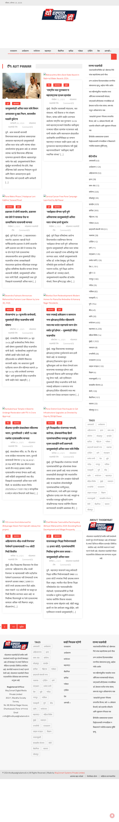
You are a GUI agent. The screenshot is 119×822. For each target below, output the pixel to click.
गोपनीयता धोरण (92, 776)
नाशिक (91, 291)
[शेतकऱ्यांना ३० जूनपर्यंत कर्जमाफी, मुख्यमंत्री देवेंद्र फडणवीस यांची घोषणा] (21, 299)
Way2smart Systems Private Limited (69, 772)
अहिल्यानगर (93, 173)
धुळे (90, 272)
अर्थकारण (25, 50)
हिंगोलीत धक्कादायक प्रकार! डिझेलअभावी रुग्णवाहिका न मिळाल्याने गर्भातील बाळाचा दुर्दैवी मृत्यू (102, 141)
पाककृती (92, 297)
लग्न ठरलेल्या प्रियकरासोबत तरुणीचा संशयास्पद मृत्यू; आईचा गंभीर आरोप (102, 83)
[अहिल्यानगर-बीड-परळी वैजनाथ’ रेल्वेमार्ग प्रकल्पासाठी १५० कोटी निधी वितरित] (21, 525)
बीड (8, 422)
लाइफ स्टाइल (94, 366)
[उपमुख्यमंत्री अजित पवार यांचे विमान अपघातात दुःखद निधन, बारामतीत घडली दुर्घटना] (21, 86)
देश (98, 50)
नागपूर (91, 278)
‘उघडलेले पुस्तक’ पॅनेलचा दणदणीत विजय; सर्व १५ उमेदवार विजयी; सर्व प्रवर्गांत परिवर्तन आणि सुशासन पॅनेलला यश (102, 123)
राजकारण (13, 50)
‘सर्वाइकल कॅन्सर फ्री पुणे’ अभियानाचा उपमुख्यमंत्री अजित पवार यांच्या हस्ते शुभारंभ (60, 217)
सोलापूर (91, 409)
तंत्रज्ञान (92, 254)
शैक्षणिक (61, 50)
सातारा (91, 403)
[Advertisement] (64, 31)
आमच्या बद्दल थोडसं (76, 776)
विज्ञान (91, 372)
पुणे (8, 103)
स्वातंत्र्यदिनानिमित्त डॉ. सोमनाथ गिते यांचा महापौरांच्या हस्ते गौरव (101, 72)
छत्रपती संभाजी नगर (96, 229)
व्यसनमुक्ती (93, 378)
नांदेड (91, 285)
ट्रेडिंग (90, 50)
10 (13, 626)
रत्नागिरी (92, 353)
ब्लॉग (90, 316)
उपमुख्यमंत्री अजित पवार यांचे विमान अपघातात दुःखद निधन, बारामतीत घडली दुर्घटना (21, 113)
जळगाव (91, 235)
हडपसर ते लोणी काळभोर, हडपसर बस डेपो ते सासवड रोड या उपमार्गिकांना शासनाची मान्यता (20, 217)
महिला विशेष (93, 335)
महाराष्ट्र (48, 50)
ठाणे (90, 247)
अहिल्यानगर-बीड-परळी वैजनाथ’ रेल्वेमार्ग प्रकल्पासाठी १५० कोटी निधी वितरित (20, 546)
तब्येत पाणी (93, 260)
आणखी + (108, 50)
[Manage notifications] (112, 815)
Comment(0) (27, 126)
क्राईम (91, 204)
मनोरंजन (37, 50)
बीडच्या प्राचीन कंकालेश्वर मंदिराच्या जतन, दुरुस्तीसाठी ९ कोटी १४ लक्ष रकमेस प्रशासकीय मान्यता (21, 433)
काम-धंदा (92, 185)
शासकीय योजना (94, 384)
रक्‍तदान (92, 347)
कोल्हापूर (92, 197)
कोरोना (91, 191)
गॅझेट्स (91, 216)
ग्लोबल (80, 50)
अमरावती (92, 160)
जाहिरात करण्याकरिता (108, 776)
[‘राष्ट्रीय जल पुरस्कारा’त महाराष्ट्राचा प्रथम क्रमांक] (63, 76)
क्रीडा (71, 50)
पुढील (22, 626)
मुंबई (66, 85)
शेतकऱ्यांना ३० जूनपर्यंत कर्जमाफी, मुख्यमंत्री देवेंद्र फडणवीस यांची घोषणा (20, 320)
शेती (90, 391)
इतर (90, 179)
